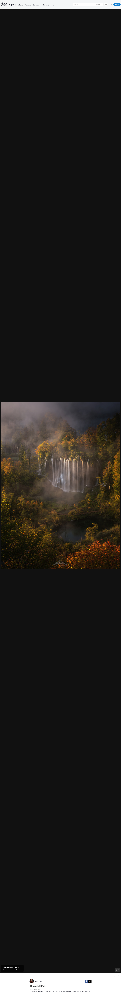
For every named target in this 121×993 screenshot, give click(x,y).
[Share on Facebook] (86, 981)
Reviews (28, 5)
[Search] (101, 4)
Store (53, 5)
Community (37, 5)
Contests (46, 5)
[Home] (8, 4)
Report (117, 975)
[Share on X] (90, 981)
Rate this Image (7, 967)
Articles (20, 5)
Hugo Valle (38, 981)
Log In (110, 4)
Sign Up (117, 4)
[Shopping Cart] (106, 4)
